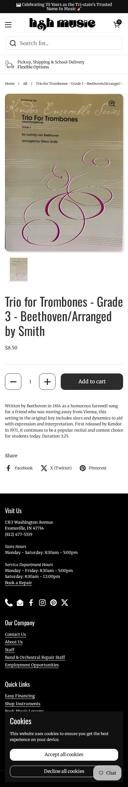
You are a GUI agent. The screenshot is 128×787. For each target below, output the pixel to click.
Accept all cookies (64, 754)
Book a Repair (18, 582)
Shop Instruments (22, 703)
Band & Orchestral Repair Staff (35, 657)
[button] (13, 381)
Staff (9, 649)
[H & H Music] (63, 24)
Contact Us (15, 634)
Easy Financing (20, 695)
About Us (14, 641)
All (25, 84)
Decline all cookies (64, 771)
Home (9, 84)
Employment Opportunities (32, 664)
